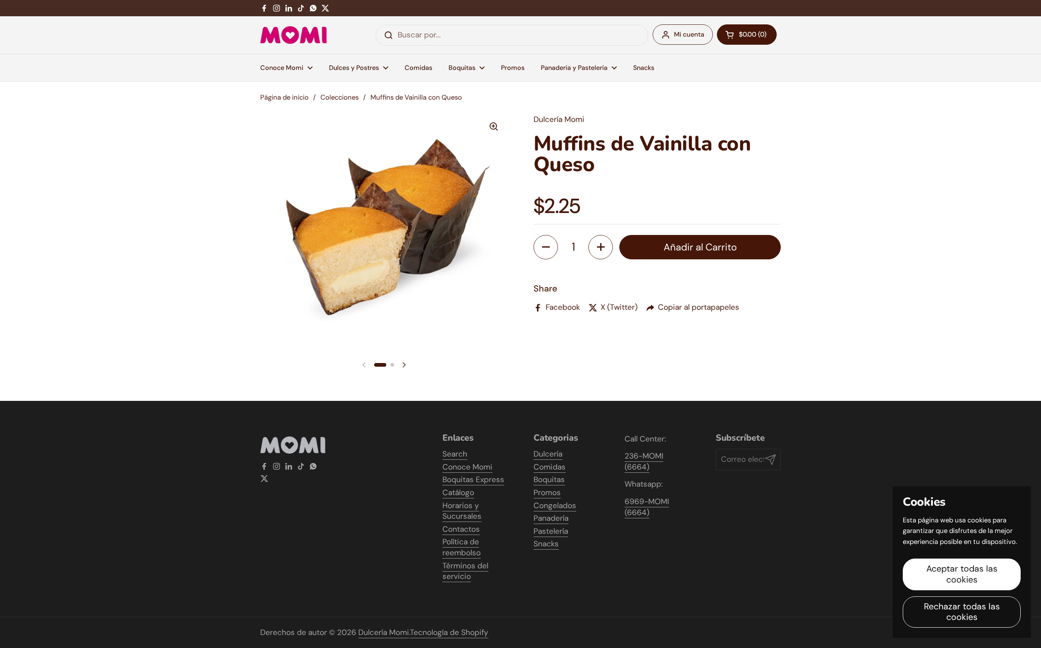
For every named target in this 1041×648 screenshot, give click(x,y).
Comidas (550, 467)
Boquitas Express (473, 479)
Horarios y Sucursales (461, 511)
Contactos (461, 529)
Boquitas (549, 479)
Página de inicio (284, 97)
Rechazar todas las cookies (962, 612)
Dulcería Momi (383, 632)
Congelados (555, 505)
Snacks (546, 544)
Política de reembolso (461, 547)
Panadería (551, 518)
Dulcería (548, 454)
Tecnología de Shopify (449, 632)
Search (454, 454)
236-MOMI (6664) (644, 461)
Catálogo (458, 492)
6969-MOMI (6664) (647, 507)
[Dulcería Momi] (293, 35)
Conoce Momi (467, 467)
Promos (547, 492)
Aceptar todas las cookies (961, 574)
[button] (380, 365)
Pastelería (551, 531)
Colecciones (339, 97)
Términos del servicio (465, 571)
